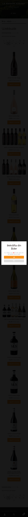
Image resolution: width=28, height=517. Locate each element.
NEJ (14, 261)
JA (14, 257)
